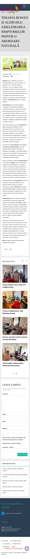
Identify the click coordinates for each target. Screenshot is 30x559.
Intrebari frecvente (17, 543)
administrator (6, 76)
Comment (5, 394)
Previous (23, 260)
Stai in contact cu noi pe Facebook (13, 513)
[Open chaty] (27, 548)
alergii (8, 240)
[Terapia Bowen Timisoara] (11, 9)
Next (26, 260)
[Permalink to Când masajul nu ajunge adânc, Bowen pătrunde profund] (15, 352)
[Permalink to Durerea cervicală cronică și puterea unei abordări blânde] (15, 325)
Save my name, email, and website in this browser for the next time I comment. (14, 438)
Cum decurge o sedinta (15, 540)
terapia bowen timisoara (9, 242)
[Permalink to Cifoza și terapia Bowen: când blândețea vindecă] (15, 299)
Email (4, 421)
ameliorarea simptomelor (17, 240)
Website (4, 428)
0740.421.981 (8, 527)
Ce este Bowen (4, 540)
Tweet (5, 249)
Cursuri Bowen (5, 546)
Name (4, 414)
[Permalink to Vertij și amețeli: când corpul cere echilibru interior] (15, 273)
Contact (13, 546)
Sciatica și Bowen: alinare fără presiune (12, 486)
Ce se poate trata (6, 543)
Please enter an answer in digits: (11, 443)
